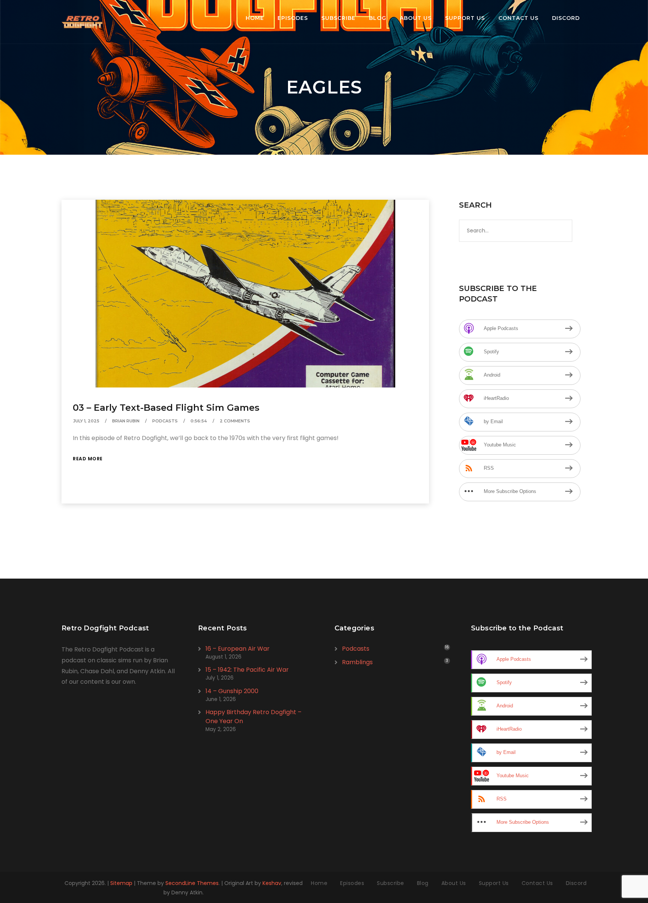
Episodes (293, 18)
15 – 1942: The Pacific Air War (247, 669)
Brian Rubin (126, 421)
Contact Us (518, 18)
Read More (88, 458)
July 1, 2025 (86, 421)
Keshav (271, 883)
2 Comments (235, 421)
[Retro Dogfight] (82, 22)
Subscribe (338, 18)
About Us (416, 18)
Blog (377, 18)
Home (255, 18)
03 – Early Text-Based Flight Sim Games (166, 407)
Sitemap (121, 883)
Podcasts (165, 421)
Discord (566, 18)
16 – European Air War (238, 648)
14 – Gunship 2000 (232, 691)
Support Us (465, 18)
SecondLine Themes (192, 883)
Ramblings (357, 662)
